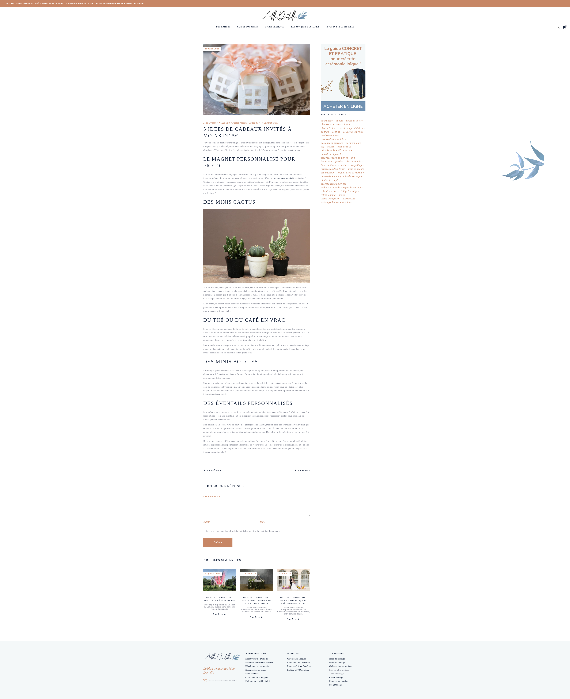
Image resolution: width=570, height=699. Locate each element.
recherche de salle (330, 187)
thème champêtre (330, 198)
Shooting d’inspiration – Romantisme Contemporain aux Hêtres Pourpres (256, 600)
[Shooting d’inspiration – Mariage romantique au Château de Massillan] (293, 580)
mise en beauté (356, 169)
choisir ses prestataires (351, 128)
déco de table (328, 150)
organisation (327, 172)
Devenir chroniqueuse (255, 670)
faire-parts (326, 161)
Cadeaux (253, 122)
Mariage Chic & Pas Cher (299, 666)
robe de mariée (329, 191)
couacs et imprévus (353, 131)
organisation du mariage (351, 172)
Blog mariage (335, 685)
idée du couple (353, 161)
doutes (330, 146)
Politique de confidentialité (257, 681)
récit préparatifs (348, 191)
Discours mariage (337, 662)
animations (327, 120)
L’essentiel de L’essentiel (298, 662)
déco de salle (344, 146)
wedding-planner (330, 202)
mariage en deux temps (333, 169)
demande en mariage (332, 143)
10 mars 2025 (212, 48)
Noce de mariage (337, 659)
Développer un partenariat (257, 666)
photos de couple (330, 180)
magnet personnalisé (283, 178)
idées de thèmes (329, 165)
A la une (225, 122)
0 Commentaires (270, 122)
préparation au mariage (333, 183)
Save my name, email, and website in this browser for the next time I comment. (243, 531)
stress (342, 194)
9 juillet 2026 (249, 573)
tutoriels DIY (348, 198)
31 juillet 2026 (212, 573)
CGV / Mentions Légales (256, 677)
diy (322, 146)
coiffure (325, 131)
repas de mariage (352, 187)
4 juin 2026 (285, 573)
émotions (347, 202)
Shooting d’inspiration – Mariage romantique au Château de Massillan (293, 600)
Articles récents (239, 122)
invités (344, 165)
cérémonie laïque (330, 135)
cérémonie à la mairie (332, 139)
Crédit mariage (336, 677)
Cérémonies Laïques (296, 659)
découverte (344, 150)
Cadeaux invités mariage (340, 666)
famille (339, 161)
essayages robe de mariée (334, 157)
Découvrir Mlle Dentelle (256, 659)
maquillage (356, 165)
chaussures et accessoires (334, 124)
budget (339, 120)
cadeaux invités (354, 120)
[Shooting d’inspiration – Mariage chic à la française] (219, 580)
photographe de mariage (347, 176)
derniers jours (353, 143)
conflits (336, 131)
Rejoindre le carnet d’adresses (259, 662)
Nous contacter (252, 673)
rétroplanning (328, 194)
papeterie (326, 176)
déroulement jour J (331, 154)
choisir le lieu (328, 128)
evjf (353, 157)
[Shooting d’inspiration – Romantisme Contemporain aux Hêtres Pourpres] (256, 580)
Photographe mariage (339, 681)
